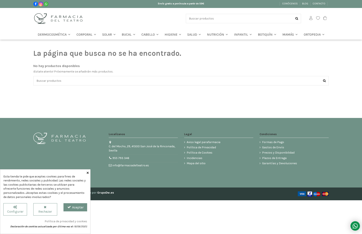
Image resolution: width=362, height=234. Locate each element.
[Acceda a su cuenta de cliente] (311, 18)
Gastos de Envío (273, 147)
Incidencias (194, 158)
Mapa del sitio (196, 163)
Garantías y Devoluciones (279, 163)
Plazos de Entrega (274, 158)
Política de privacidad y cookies (66, 221)
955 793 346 (120, 158)
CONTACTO (319, 3)
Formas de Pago (273, 142)
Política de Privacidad (201, 147)
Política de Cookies (199, 152)
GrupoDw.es (105, 192)
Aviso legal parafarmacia (203, 142)
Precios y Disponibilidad (278, 152)
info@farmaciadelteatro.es (130, 165)
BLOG (305, 3)
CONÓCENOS (290, 3)
